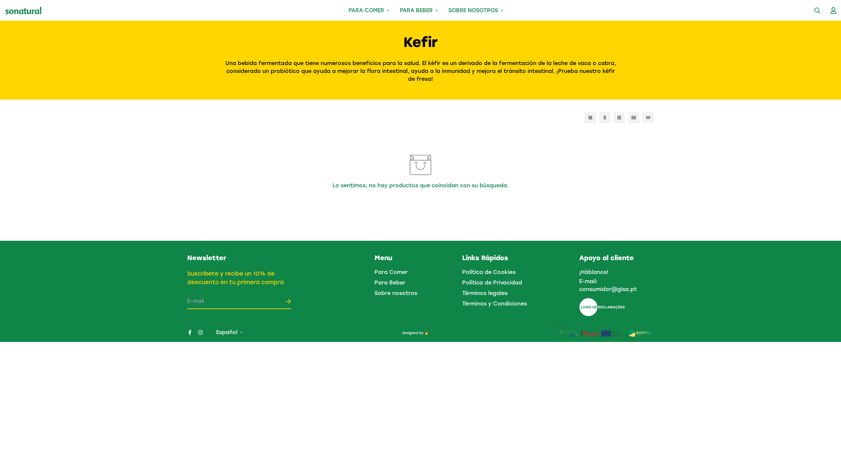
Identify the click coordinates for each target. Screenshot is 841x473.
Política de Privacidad (492, 283)
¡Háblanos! (593, 272)
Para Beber (416, 10)
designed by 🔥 (415, 333)
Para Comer (366, 10)
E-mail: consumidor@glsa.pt (608, 285)
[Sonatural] (23, 10)
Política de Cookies (488, 272)
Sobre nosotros (473, 10)
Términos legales (485, 293)
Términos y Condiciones (494, 304)
